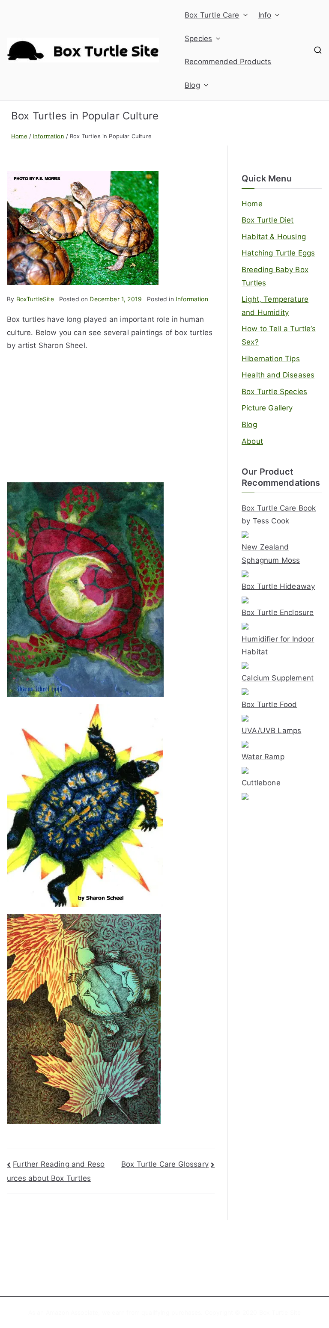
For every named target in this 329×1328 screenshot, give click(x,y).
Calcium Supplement (278, 678)
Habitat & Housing (274, 236)
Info (265, 15)
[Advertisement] (111, 422)
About (252, 441)
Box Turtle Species (274, 391)
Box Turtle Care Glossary (165, 1164)
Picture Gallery (267, 408)
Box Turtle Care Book (279, 508)
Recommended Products (228, 61)
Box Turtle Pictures (116, 1265)
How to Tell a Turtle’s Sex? (279, 335)
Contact (182, 1265)
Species (198, 38)
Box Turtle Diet (268, 220)
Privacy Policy (274, 1265)
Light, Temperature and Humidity (275, 306)
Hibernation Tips (271, 358)
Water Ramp (263, 756)
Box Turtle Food (269, 704)
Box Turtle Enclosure (278, 612)
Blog (192, 85)
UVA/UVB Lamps (271, 730)
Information (192, 299)
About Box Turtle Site (201, 1251)
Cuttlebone (261, 782)
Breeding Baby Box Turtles (275, 276)
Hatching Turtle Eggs (278, 253)
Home (252, 203)
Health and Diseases (278, 375)
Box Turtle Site (280, 1312)
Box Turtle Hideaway (278, 586)
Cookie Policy (273, 1251)
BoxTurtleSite (35, 299)
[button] (243, 15)
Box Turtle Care (212, 15)
